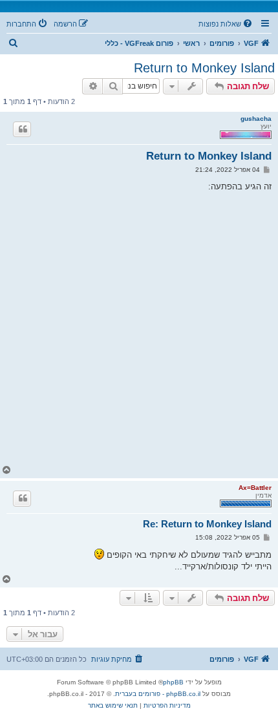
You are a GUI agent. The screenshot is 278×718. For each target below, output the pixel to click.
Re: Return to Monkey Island (207, 523)
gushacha (256, 118)
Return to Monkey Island (204, 68)
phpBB (173, 682)
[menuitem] (226, 24)
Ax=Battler (255, 487)
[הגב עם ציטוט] (22, 129)
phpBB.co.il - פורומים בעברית (157, 693)
